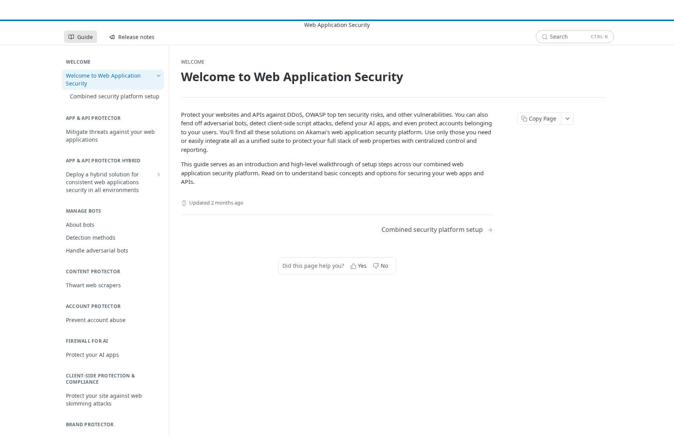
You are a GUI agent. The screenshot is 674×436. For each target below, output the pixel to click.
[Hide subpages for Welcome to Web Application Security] (159, 76)
